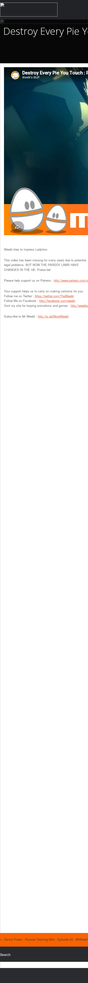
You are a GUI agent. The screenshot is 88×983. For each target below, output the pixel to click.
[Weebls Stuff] (28, 10)
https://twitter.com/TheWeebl (54, 296)
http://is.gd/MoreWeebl (53, 316)
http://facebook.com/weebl (57, 300)
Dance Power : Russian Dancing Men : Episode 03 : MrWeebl (44, 939)
